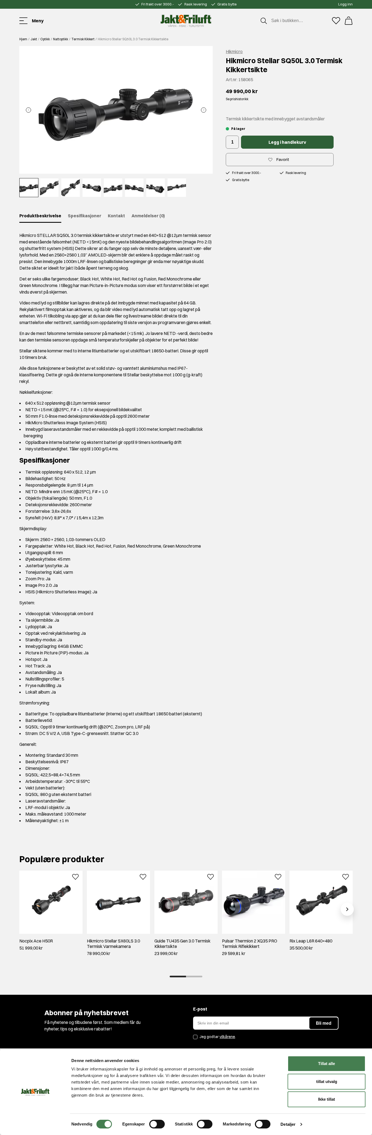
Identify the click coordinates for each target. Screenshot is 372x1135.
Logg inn (345, 4)
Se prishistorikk (237, 99)
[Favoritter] (336, 21)
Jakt (34, 39)
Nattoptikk (60, 39)
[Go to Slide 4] (91, 187)
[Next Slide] (203, 109)
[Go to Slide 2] (49, 187)
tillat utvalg (326, 1081)
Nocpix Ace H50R (36, 941)
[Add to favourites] (75, 876)
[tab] (178, 976)
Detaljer (287, 1124)
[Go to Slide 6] (134, 187)
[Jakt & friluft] (185, 20)
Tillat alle (326, 1063)
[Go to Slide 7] (155, 187)
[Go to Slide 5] (113, 187)
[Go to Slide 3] (70, 187)
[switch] (157, 1124)
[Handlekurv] (348, 21)
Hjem (23, 39)
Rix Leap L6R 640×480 (310, 941)
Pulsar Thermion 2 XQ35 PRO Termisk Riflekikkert (249, 943)
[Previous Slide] (28, 109)
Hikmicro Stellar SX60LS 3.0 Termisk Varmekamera (113, 943)
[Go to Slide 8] (176, 187)
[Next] (347, 909)
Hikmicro (234, 51)
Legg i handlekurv (287, 142)
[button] (116, 110)
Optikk (45, 39)
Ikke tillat (326, 1099)
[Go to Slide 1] (28, 187)
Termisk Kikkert (82, 39)
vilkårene (227, 1036)
